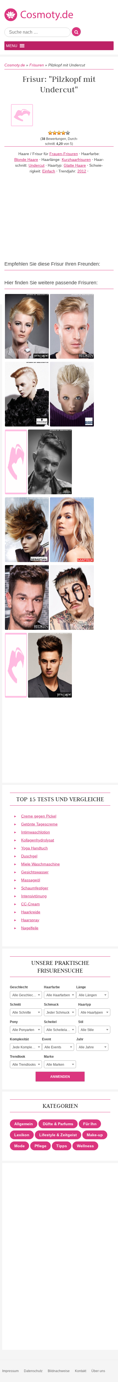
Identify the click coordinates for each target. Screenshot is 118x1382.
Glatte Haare (75, 165)
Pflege (40, 1146)
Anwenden (60, 1077)
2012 (81, 171)
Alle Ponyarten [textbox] (23, 1030)
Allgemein (23, 1124)
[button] (11, 45)
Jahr (79, 1039)
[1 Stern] (50, 133)
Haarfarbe (52, 987)
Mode (19, 1146)
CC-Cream (30, 904)
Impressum (10, 1371)
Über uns (98, 1371)
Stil (80, 1022)
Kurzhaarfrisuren (76, 159)
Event (46, 1039)
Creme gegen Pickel (38, 816)
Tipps (61, 1146)
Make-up (95, 1135)
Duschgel (29, 856)
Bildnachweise (59, 1371)
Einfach (48, 171)
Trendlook (17, 1057)
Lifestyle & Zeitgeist (58, 1135)
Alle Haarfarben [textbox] (58, 995)
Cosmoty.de (14, 65)
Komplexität (19, 1039)
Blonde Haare (26, 159)
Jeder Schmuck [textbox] (57, 1012)
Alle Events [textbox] (52, 1047)
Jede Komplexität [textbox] (25, 1047)
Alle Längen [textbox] (88, 995)
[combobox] (26, 995)
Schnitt (15, 1004)
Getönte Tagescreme (39, 824)
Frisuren (36, 65)
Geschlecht (19, 987)
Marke (49, 1057)
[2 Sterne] (54, 133)
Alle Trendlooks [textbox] (24, 1065)
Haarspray (30, 920)
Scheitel (50, 1022)
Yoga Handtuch (34, 848)
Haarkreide (30, 912)
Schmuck (51, 1004)
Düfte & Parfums (58, 1124)
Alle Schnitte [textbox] (21, 1012)
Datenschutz (33, 1371)
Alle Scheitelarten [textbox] (59, 1030)
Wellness (85, 1146)
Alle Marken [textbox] (55, 1065)
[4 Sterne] (63, 133)
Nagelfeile (29, 928)
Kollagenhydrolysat (37, 840)
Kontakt (80, 1371)
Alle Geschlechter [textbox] (25, 995)
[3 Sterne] (59, 133)
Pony (14, 1022)
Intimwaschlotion (35, 832)
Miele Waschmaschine (40, 864)
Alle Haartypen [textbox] (92, 1012)
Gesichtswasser (35, 872)
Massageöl (30, 880)
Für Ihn (90, 1124)
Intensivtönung (34, 896)
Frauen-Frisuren (63, 154)
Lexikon (21, 1135)
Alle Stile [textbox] (87, 1030)
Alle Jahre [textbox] (86, 1047)
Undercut (36, 165)
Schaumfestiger (34, 888)
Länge (81, 987)
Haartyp (84, 1004)
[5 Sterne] (68, 133)
